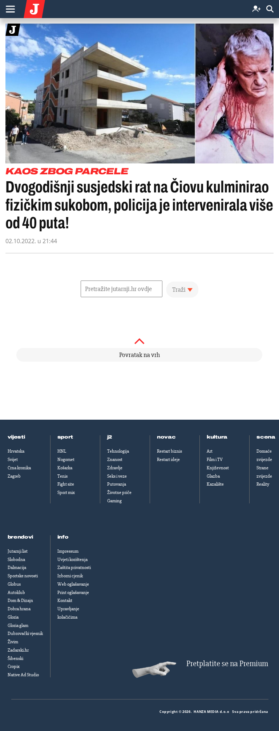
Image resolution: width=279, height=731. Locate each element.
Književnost (218, 468)
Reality (262, 484)
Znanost (114, 459)
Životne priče (119, 492)
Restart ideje (168, 459)
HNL (61, 451)
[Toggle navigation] (10, 9)
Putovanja (116, 484)
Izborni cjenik (70, 576)
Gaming (114, 501)
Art (210, 451)
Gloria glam (18, 625)
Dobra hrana (19, 609)
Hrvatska (16, 451)
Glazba (213, 476)
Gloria (13, 617)
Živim (13, 642)
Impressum (67, 551)
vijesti (16, 437)
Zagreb (14, 476)
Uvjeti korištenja (72, 559)
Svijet (13, 459)
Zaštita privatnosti (74, 567)
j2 (109, 437)
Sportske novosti (23, 576)
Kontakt (64, 600)
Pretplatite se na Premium (227, 664)
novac (166, 437)
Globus (14, 584)
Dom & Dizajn (20, 600)
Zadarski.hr (18, 650)
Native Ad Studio (23, 675)
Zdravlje (114, 468)
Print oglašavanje (73, 592)
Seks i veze (117, 476)
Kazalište (215, 484)
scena (265, 437)
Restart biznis (169, 451)
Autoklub (16, 592)
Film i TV (215, 459)
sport (65, 437)
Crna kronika (19, 468)
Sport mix (66, 492)
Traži (179, 290)
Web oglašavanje (73, 584)
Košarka (64, 468)
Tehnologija (118, 451)
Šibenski (15, 658)
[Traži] (269, 9)
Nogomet (65, 459)
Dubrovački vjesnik (25, 633)
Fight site (65, 484)
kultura (217, 437)
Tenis (62, 476)
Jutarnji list (18, 551)
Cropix (14, 666)
